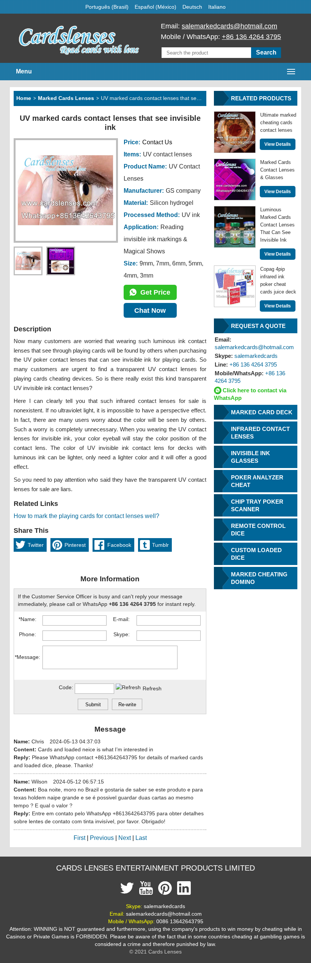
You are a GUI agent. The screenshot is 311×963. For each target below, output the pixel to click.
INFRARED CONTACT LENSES (260, 433)
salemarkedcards (246, 356)
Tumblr (160, 545)
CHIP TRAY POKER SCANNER (257, 505)
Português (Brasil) (107, 7)
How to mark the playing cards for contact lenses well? (86, 516)
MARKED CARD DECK (261, 412)
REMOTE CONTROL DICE (258, 530)
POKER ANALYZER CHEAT (257, 481)
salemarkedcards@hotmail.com (229, 26)
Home (23, 98)
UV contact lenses (167, 154)
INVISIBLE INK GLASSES (250, 457)
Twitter (36, 545)
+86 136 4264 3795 (251, 37)
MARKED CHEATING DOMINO (259, 578)
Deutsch (192, 7)
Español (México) (155, 7)
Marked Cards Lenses (66, 98)
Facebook (119, 545)
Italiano (217, 7)
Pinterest (75, 545)
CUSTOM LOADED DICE (256, 554)
